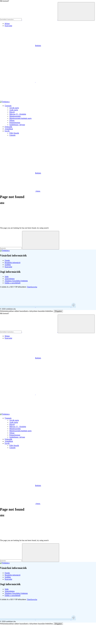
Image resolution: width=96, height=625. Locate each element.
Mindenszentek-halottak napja (20, 118)
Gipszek (12, 135)
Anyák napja (14, 108)
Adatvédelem (10, 279)
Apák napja (13, 110)
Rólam (7, 24)
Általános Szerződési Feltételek (16, 281)
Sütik (7, 277)
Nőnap (11, 120)
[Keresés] (58, 191)
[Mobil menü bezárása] (17, 155)
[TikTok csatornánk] (73, 307)
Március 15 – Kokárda (17, 114)
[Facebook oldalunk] (18, 307)
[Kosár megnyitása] (17, 100)
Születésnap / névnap (17, 125)
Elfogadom (58, 311)
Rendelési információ (12, 263)
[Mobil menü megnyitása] (17, 64)
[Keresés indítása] (76, 11)
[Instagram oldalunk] (53, 307)
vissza (38, 191)
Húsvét (12, 112)
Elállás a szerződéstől (12, 283)
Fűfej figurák (14, 133)
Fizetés (7, 260)
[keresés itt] (11, 248)
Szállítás (8, 265)
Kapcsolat (8, 26)
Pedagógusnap (14, 123)
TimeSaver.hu (32, 287)
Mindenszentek (15, 116)
